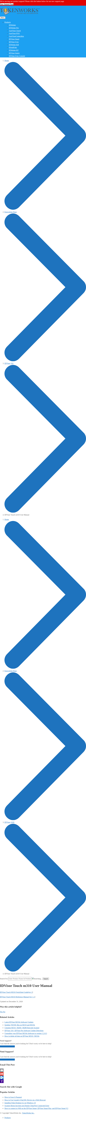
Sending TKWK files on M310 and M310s (19, 1025)
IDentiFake (13, 47)
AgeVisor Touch (15, 31)
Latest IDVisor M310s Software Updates (18, 1022)
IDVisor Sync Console (17, 56)
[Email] (43, 1070)
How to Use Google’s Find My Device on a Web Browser (25, 1100)
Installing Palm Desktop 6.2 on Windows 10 (20, 1103)
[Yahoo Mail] (43, 1081)
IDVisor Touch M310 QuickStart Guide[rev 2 (16, 992)
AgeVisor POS (14, 33)
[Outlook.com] (43, 1077)
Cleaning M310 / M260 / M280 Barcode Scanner (21, 1028)
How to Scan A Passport (13, 1097)
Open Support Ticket (7, 1046)
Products (7, 22)
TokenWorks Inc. (28, 1113)
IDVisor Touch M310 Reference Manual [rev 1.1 (17, 997)
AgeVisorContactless (16, 36)
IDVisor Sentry (14, 53)
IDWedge (12, 25)
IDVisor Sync (14, 42)
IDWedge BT (14, 50)
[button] (1, 1012)
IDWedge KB (14, 45)
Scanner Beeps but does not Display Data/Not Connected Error (26, 1106)
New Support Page (6, 4)
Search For (4, 979)
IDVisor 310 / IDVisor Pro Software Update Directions (23, 1031)
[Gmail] (43, 1074)
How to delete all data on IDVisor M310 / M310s (21, 1036)
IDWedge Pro (14, 28)
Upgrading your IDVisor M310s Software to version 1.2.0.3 (25, 1033)
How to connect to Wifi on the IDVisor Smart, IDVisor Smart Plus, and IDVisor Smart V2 (36, 1108)
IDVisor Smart (14, 39)
